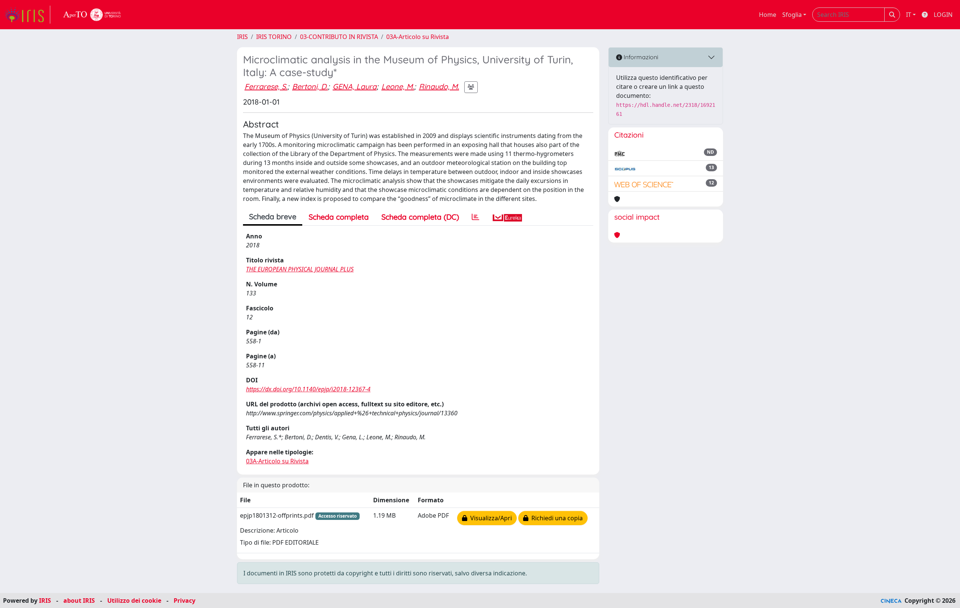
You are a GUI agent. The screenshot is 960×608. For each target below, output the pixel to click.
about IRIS (79, 600)
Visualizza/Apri (489, 518)
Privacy (184, 600)
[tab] (475, 217)
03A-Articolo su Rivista (417, 37)
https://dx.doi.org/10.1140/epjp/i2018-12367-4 (308, 389)
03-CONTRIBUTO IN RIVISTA (339, 37)
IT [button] (908, 14)
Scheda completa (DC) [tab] (420, 217)
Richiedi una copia (555, 518)
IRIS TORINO (274, 37)
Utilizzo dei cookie (134, 600)
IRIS (242, 37)
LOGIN (943, 14)
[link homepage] (27, 15)
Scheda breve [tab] (272, 216)
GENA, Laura (354, 86)
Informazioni (640, 57)
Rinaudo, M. (439, 86)
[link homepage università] (92, 15)
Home (767, 14)
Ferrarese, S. (265, 86)
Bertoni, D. (310, 86)
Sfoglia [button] (792, 14)
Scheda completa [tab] (339, 217)
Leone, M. (397, 86)
